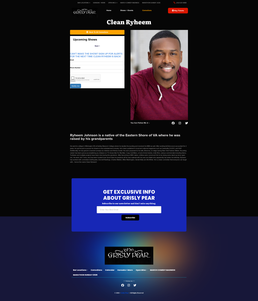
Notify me (75, 86)
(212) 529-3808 (181, 3)
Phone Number (75, 68)
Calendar (109, 270)
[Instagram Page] (180, 123)
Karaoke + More (99, 3)
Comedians (147, 10)
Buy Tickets (179, 10)
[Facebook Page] (173, 123)
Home (108, 10)
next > (97, 46)
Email (72, 60)
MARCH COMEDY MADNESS (129, 3)
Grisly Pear (124, 293)
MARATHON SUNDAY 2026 (151, 3)
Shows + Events (126, 10)
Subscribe (130, 217)
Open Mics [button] (112, 3)
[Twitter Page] (186, 123)
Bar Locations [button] (83, 3)
